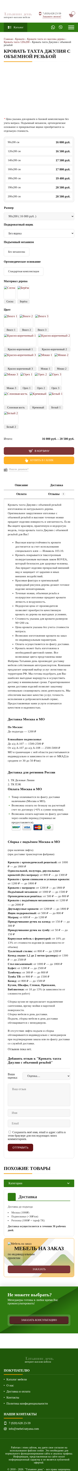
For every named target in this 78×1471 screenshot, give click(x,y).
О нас (10, 1385)
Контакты (12, 1397)
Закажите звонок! (52, 16)
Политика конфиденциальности (27, 1403)
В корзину (42, 450)
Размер (9, 207)
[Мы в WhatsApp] (53, 27)
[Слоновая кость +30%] (16, 398)
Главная (8, 39)
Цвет (7, 309)
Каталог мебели (16, 1379)
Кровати (20, 39)
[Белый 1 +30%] (55, 398)
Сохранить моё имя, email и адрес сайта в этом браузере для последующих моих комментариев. (37, 1136)
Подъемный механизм (19, 242)
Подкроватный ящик (19, 224)
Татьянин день (18, 15)
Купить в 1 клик (41, 460)
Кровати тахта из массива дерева (46, 39)
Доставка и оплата (18, 1391)
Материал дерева (16, 281)
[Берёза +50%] (23, 292)
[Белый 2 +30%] (11, 417)
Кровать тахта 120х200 (17, 42)
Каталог (18, 27)
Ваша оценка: (13, 1076)
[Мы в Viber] (60, 27)
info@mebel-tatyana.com (24, 1428)
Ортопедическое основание (22, 261)
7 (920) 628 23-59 (52, 13)
